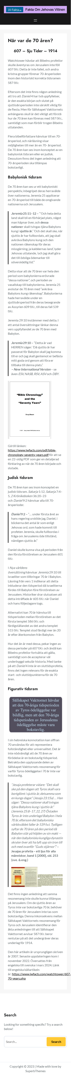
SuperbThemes (35, 1071)
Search (56, 1041)
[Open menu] (35, 20)
